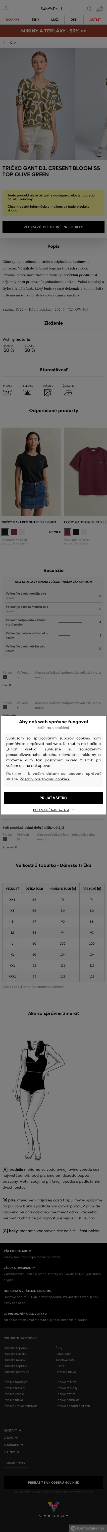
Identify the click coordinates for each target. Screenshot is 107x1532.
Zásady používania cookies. (45, 779)
